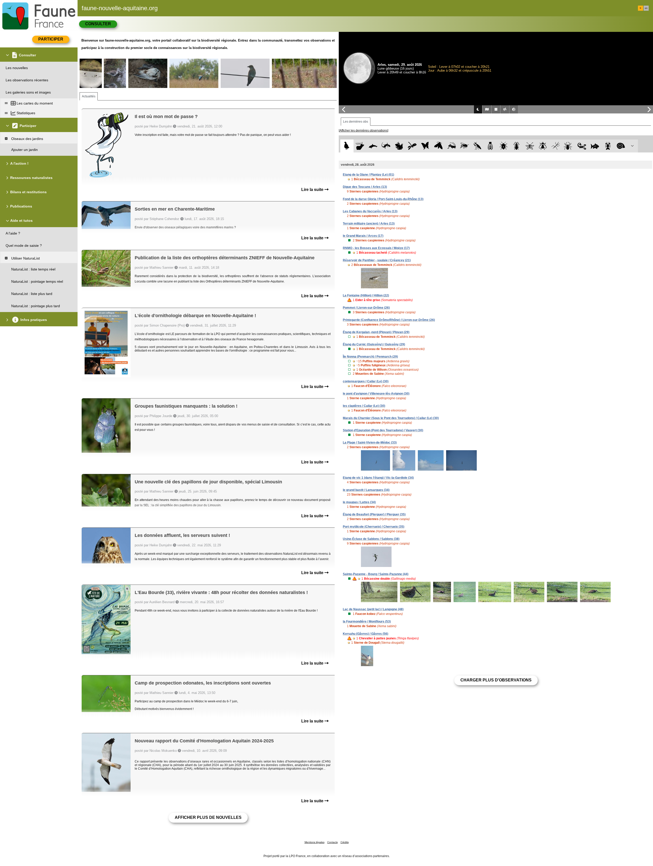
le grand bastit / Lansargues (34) (366, 490)
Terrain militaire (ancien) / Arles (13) (369, 223)
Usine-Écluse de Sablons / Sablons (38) (371, 539)
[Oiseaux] (346, 145)
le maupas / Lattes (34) (359, 502)
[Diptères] (542, 145)
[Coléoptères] (516, 145)
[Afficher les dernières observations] (363, 130)
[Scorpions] (581, 145)
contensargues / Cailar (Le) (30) (365, 381)
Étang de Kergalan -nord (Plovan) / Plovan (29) (376, 332)
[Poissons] (594, 145)
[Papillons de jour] (425, 145)
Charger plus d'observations (496, 680)
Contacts (332, 842)
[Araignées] (568, 145)
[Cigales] (490, 145)
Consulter (98, 24)
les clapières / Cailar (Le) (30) (364, 406)
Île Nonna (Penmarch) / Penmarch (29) (370, 356)
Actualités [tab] (88, 96)
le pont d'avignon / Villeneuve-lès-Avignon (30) (376, 393)
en (646, 8)
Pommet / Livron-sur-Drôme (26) (366, 307)
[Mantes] (477, 145)
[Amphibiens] (399, 145)
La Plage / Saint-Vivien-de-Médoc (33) (370, 442)
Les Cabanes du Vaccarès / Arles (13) (370, 211)
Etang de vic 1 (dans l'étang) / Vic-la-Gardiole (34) (378, 478)
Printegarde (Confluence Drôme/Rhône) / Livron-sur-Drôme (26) (389, 320)
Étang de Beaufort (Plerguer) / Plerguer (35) (374, 514)
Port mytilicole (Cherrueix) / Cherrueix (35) (373, 526)
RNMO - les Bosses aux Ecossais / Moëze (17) (376, 248)
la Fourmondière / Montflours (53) (367, 621)
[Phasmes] (555, 145)
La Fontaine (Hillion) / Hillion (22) (366, 295)
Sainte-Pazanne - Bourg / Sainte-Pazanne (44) (375, 574)
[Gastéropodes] (620, 145)
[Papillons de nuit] (438, 145)
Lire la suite (312, 189)
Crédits (345, 842)
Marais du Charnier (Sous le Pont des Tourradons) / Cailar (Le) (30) (391, 418)
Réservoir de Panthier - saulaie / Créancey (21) (377, 260)
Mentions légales (314, 842)
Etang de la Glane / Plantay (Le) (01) (368, 174)
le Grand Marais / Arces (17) (363, 236)
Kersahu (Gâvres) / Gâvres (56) (365, 634)
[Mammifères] (360, 145)
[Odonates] (412, 145)
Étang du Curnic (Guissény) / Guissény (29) (374, 344)
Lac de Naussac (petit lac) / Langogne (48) (373, 609)
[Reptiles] (386, 145)
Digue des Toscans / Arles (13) (365, 187)
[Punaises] (503, 145)
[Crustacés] (607, 145)
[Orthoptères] (451, 145)
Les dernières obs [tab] (355, 121)
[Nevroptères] (529, 145)
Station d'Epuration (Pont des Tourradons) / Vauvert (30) (383, 430)
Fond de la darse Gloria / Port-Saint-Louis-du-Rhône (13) (383, 199)
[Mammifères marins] (373, 145)
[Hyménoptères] (464, 145)
